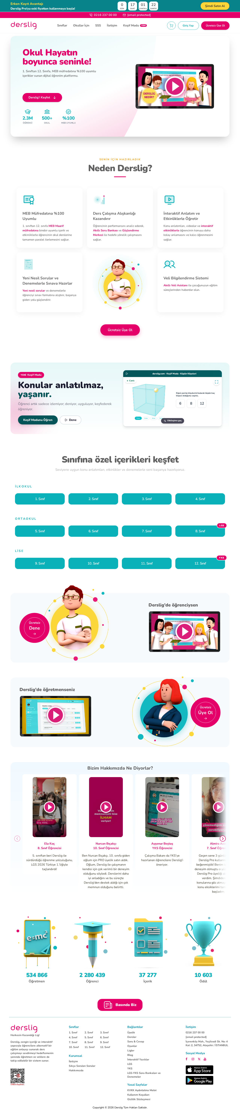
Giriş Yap (188, 25)
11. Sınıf (89, 1047)
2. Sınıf (89, 1032)
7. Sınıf (73, 1042)
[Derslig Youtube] (205, 1059)
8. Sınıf (89, 1042)
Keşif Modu (134, 25)
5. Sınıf (89, 1037)
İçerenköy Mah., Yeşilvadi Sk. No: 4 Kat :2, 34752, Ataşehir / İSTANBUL (207, 1043)
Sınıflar (62, 25)
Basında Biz (126, 1004)
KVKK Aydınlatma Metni (142, 1090)
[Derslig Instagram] (193, 1059)
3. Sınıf (104, 1032)
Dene (72, 420)
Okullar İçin (81, 25)
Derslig (118, 1107)
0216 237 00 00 (105, 15)
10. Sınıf (74, 1047)
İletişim (112, 25)
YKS (129, 1068)
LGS (129, 1064)
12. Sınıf (105, 1047)
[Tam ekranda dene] (216, 382)
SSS (98, 25)
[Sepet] (171, 25)
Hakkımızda (76, 1070)
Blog (130, 1055)
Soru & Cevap (135, 1041)
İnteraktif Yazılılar (138, 1059)
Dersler (131, 1037)
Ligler (130, 1050)
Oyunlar (132, 1046)
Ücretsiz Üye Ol (215, 25)
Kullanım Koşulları (138, 1095)
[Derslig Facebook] (187, 1059)
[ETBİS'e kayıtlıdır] (17, 1077)
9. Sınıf (104, 1042)
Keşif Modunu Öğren (37, 420)
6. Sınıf (104, 1037)
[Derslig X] (199, 1059)
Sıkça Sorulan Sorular (82, 1066)
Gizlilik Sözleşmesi (138, 1099)
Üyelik (131, 1032)
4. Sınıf (73, 1037)
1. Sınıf (73, 1032)
